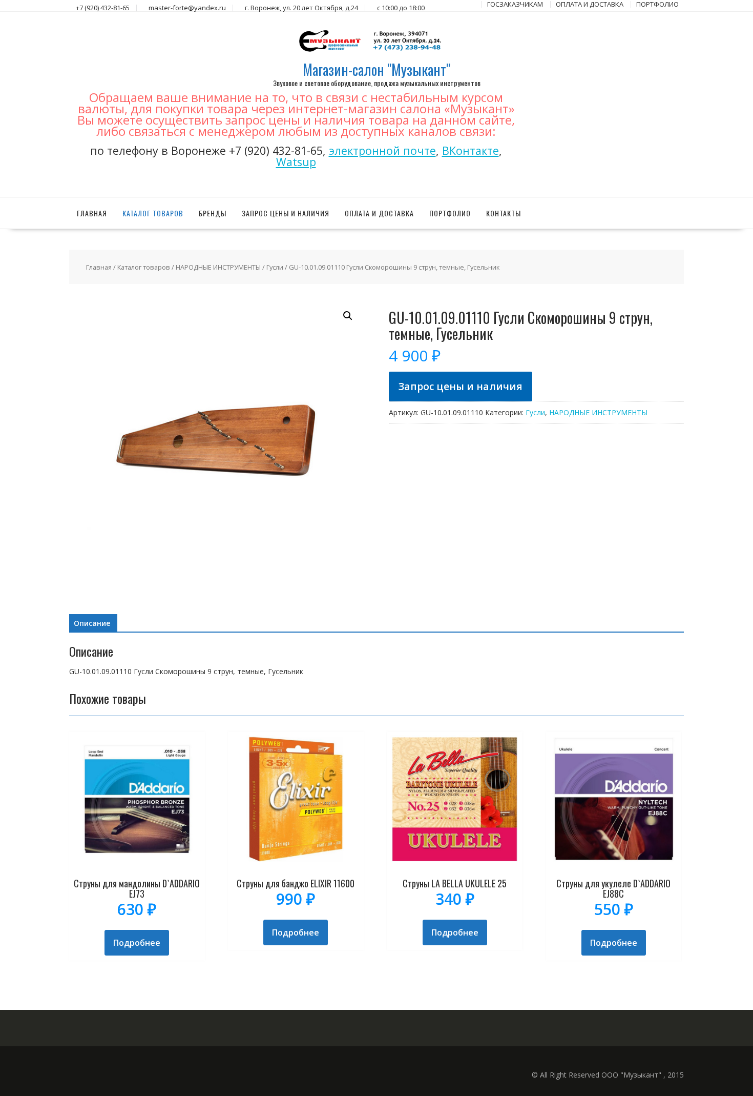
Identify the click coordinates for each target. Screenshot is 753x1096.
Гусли (274, 267)
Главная (92, 213)
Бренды (212, 213)
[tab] (92, 623)
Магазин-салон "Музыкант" (376, 69)
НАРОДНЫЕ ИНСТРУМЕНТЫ (218, 267)
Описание (92, 623)
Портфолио (450, 213)
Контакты (503, 213)
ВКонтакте (470, 150)
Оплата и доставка (379, 213)
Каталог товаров (152, 213)
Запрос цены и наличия (285, 213)
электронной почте (382, 150)
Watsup (296, 161)
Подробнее (136, 942)
